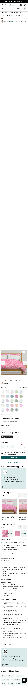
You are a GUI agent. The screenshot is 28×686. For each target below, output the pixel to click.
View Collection (7, 487)
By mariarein (4, 519)
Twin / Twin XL (7, 433)
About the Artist (14, 645)
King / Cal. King (7, 437)
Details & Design (14, 539)
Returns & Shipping (14, 641)
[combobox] (19, 8)
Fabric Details (6, 425)
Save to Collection (13, 462)
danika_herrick (14, 21)
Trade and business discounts (14, 1)
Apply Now (6, 664)
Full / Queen (18, 433)
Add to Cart (13, 457)
